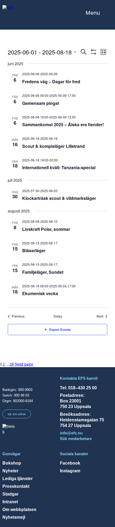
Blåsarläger (33, 250)
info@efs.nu (71, 433)
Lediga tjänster (17, 478)
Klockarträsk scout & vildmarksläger (59, 198)
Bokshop (11, 463)
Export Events (60, 329)
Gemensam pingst (40, 103)
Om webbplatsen (19, 509)
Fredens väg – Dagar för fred (51, 81)
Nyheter (10, 470)
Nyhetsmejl (13, 517)
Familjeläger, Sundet (42, 272)
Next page (24, 364)
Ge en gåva (17, 414)
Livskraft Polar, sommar (46, 229)
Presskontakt (15, 486)
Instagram (70, 470)
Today (57, 316)
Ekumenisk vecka (40, 293)
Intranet (10, 501)
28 (11, 364)
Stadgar (10, 494)
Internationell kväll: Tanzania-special (58, 167)
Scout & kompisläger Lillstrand (53, 146)
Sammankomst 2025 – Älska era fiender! (63, 124)
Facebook (70, 463)
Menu (93, 13)
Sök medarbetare (76, 439)
